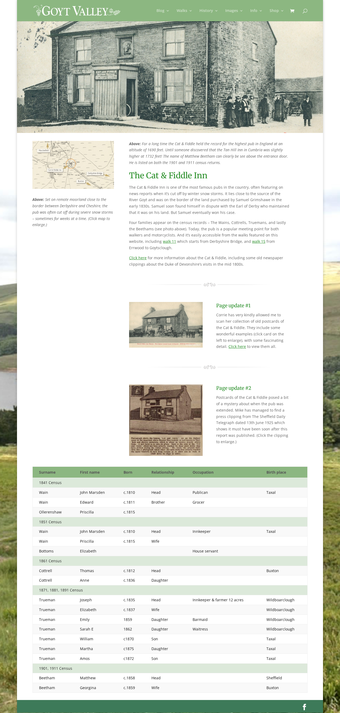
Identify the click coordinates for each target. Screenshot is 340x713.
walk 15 (258, 241)
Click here (138, 257)
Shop (274, 11)
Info (253, 11)
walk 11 (169, 241)
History (206, 11)
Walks (182, 11)
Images (231, 11)
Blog (160, 11)
